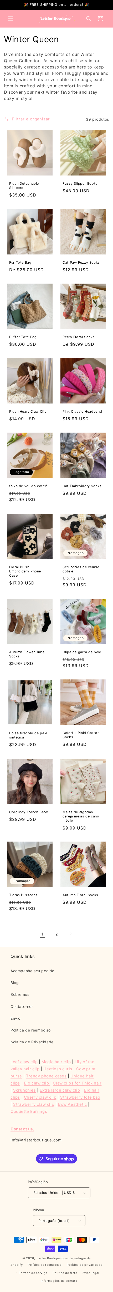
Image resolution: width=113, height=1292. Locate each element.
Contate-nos (22, 1006)
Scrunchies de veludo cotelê (81, 569)
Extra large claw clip (60, 1090)
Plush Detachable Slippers (24, 186)
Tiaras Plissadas (23, 895)
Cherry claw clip (40, 1097)
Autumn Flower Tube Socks (26, 654)
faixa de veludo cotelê (28, 486)
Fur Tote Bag (20, 262)
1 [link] (42, 934)
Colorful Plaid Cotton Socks (81, 735)
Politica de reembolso (31, 1030)
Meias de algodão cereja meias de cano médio (81, 816)
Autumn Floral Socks (80, 895)
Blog (15, 982)
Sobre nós (20, 994)
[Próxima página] (70, 934)
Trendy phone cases (46, 1075)
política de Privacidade (32, 1042)
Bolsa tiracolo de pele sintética (28, 735)
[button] (10, 18)
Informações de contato (59, 1281)
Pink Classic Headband (82, 411)
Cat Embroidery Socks (82, 486)
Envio (15, 1018)
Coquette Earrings (29, 1111)
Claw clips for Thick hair (77, 1083)
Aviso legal (91, 1273)
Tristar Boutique (48, 1258)
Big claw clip (37, 1083)
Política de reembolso (45, 1265)
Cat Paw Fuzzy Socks (81, 262)
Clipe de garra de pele (82, 652)
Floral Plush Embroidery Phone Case (25, 571)
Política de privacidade (84, 1265)
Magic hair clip (56, 1061)
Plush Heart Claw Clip (28, 411)
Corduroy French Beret (29, 812)
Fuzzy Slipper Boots (80, 183)
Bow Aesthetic (72, 1104)
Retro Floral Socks (79, 337)
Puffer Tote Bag (23, 337)
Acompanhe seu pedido (32, 971)
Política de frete (65, 1273)
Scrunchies (24, 1090)
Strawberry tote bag (80, 1097)
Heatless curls (57, 1068)
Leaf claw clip (24, 1061)
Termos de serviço (33, 1273)
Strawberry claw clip (33, 1104)
